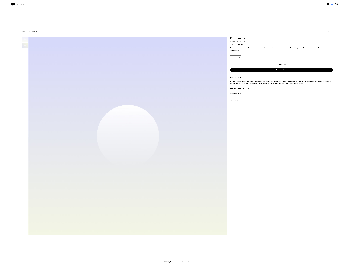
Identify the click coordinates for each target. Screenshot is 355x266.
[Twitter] (238, 100)
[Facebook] (233, 100)
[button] (336, 4)
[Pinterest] (236, 100)
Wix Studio (188, 262)
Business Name (22, 4)
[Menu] (342, 4)
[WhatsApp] (231, 100)
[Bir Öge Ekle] (239, 57)
